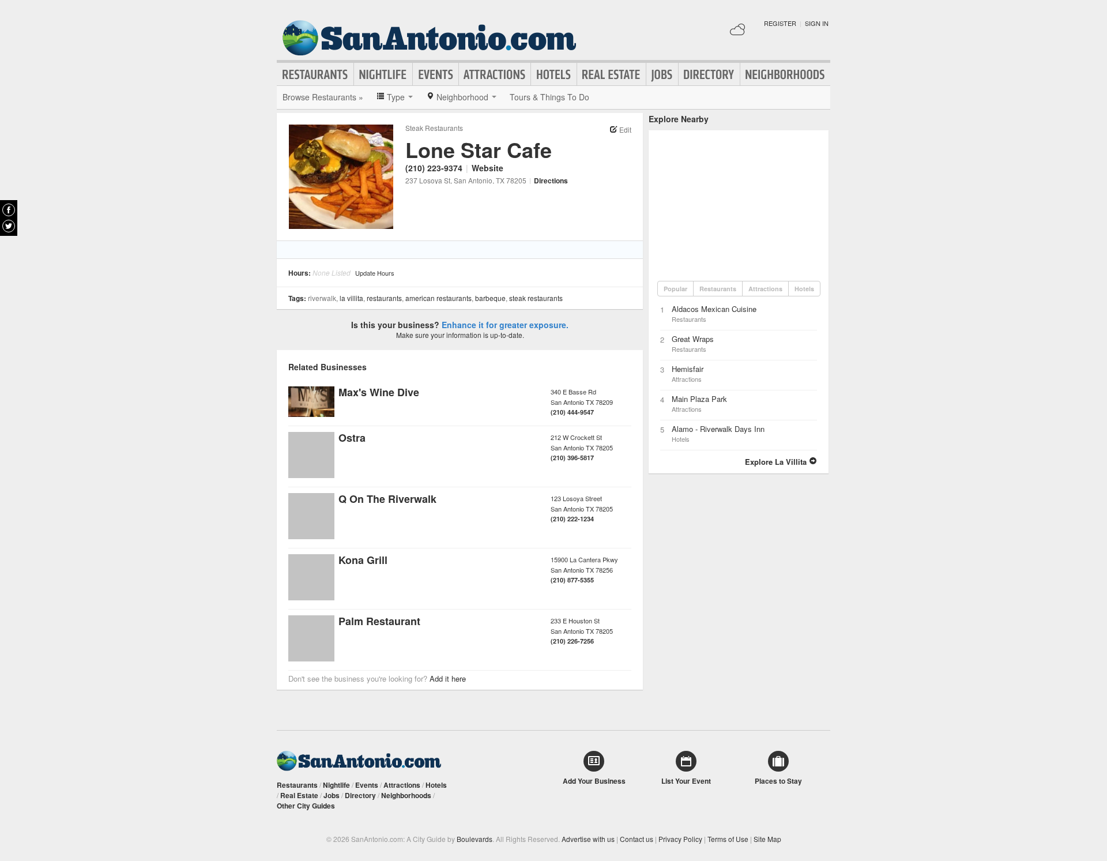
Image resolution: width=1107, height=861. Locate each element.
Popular (675, 288)
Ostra (352, 437)
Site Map (767, 839)
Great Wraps (693, 338)
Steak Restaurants (434, 128)
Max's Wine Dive (378, 392)
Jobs (662, 74)
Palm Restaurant (379, 621)
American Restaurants (438, 298)
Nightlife (383, 74)
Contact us (636, 839)
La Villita (351, 298)
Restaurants (315, 74)
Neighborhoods (785, 74)
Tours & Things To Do (549, 97)
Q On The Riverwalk (387, 498)
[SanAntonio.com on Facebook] (8, 210)
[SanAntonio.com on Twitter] (8, 226)
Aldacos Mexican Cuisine (714, 308)
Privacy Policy (680, 839)
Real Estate (611, 74)
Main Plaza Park (699, 398)
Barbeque (490, 298)
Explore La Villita (777, 461)
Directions (551, 180)
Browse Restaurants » (323, 97)
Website (487, 168)
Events (435, 74)
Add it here (448, 678)
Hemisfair (687, 368)
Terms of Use (727, 839)
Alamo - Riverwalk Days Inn (718, 428)
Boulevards (474, 839)
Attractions (494, 74)
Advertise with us (588, 839)
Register (780, 23)
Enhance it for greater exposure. (505, 324)
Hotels (554, 74)
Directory (709, 74)
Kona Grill (362, 559)
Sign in (817, 23)
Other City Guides (306, 805)
